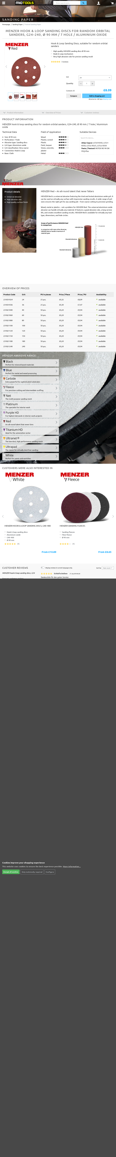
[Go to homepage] (24, 2)
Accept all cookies (10, 872)
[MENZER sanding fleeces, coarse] (85, 497)
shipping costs (107, 99)
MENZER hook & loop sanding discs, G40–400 (28, 525)
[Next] (44, 66)
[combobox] (66, 3)
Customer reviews (91, 112)
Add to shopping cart (97, 96)
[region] (25, 71)
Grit (67, 77)
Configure (50, 872)
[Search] (83, 3)
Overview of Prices (53, 112)
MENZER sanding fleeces (72, 525)
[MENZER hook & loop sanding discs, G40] (30, 497)
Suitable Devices (88, 132)
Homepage (6, 24)
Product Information (15, 112)
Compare (73, 96)
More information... (72, 866)
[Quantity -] (81, 83)
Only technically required (32, 872)
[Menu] (3, 3)
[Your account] (98, 3)
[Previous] (6, 66)
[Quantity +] (92, 83)
